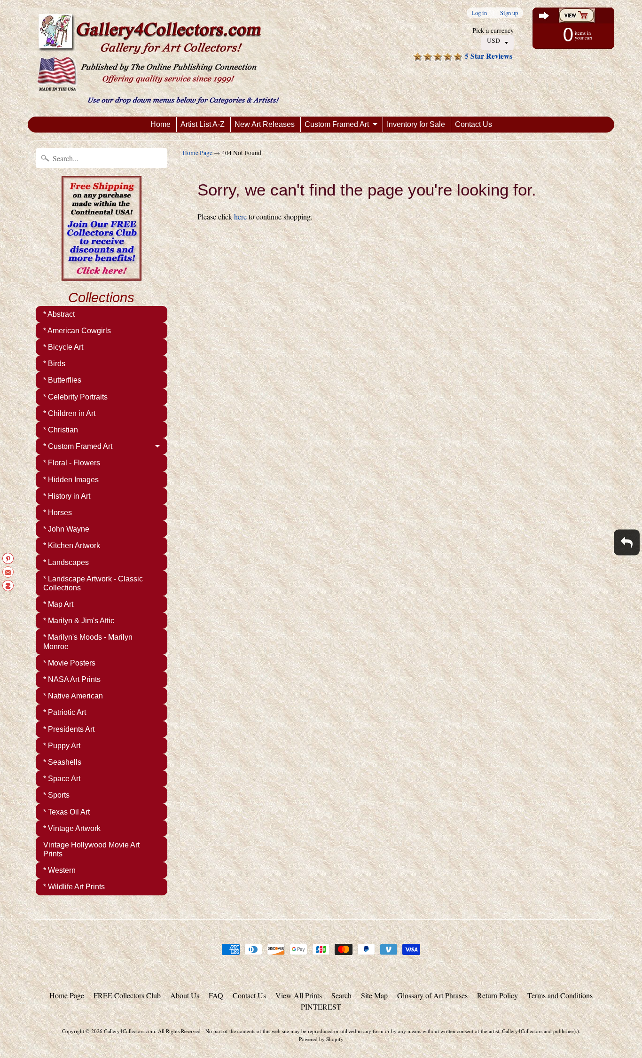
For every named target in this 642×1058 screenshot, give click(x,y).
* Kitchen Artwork (71, 545)
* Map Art (58, 604)
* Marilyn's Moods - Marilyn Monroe (88, 641)
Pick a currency (493, 30)
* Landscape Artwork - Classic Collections (93, 583)
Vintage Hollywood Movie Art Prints (91, 849)
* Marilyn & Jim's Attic (78, 621)
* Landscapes (66, 562)
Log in (479, 13)
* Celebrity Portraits (75, 397)
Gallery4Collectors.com (129, 1030)
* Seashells (62, 762)
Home (160, 124)
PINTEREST (321, 1006)
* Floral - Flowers (71, 463)
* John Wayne (66, 529)
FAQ (216, 995)
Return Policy (497, 995)
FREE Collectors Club (127, 995)
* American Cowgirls (77, 331)
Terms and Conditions (560, 995)
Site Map (374, 995)
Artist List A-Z (202, 124)
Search (341, 995)
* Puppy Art (61, 746)
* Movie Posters (69, 663)
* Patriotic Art (64, 712)
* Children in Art (69, 413)
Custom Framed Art (337, 124)
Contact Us (473, 124)
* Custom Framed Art (77, 446)
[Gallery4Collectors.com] (158, 58)
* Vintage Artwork (72, 828)
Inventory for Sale (416, 124)
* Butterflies (62, 380)
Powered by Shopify (321, 1038)
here (240, 216)
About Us (184, 995)
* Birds (54, 364)
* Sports (56, 795)
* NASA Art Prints (72, 679)
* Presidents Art (68, 729)
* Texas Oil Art (66, 812)
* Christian (60, 430)
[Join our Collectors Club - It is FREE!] (101, 275)
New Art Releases (265, 124)
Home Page (197, 153)
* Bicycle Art (63, 347)
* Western (59, 870)
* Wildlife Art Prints (74, 887)
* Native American (73, 696)
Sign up (509, 13)
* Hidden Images (71, 480)
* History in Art (66, 496)
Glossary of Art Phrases (432, 995)
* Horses (57, 513)
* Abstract (59, 314)
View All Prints (298, 995)
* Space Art (61, 779)
